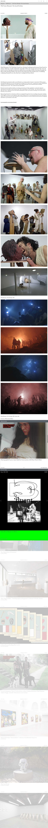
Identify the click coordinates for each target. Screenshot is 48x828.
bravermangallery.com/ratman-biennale (9, 102)
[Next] (47, 440)
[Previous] (1, 440)
